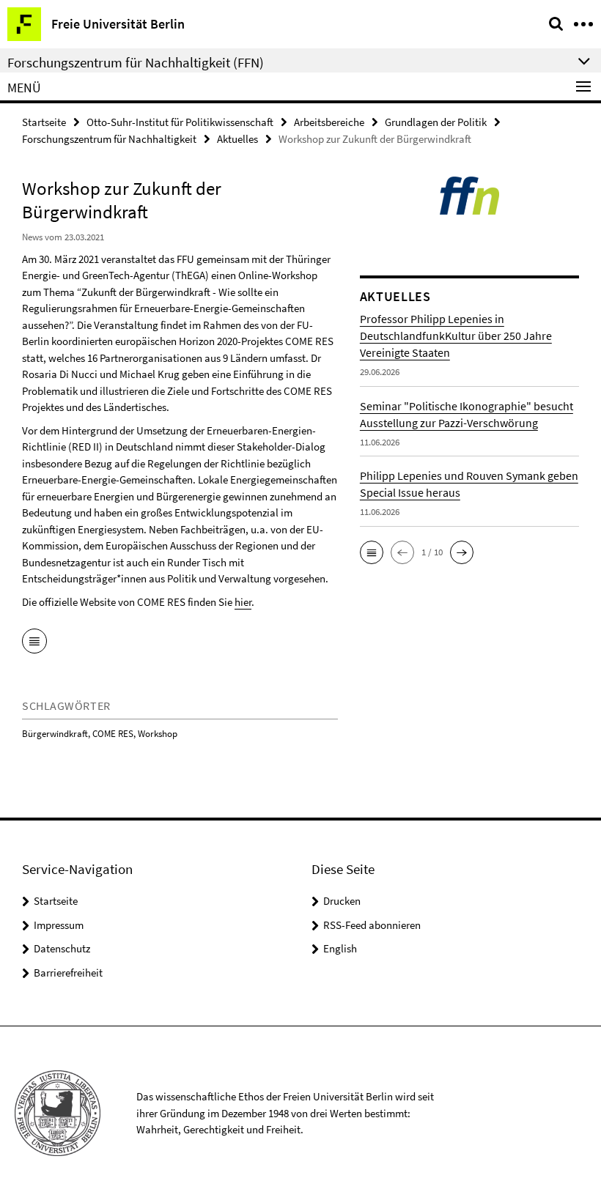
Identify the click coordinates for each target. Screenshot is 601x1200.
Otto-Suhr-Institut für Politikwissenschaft (179, 122)
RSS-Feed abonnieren (372, 925)
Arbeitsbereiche (329, 122)
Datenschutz (62, 948)
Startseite (44, 122)
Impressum (59, 925)
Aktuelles (237, 139)
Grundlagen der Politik (436, 122)
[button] (371, 552)
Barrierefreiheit (68, 972)
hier (243, 602)
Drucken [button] (342, 901)
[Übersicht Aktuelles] (34, 642)
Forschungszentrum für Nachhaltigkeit (109, 139)
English (340, 948)
